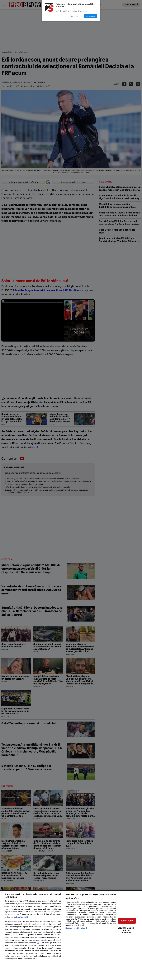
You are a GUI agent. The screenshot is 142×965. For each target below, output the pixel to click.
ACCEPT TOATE (127, 921)
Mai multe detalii (21, 917)
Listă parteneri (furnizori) (76, 928)
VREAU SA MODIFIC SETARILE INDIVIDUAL (126, 930)
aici (38, 943)
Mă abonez (91, 16)
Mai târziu (74, 16)
